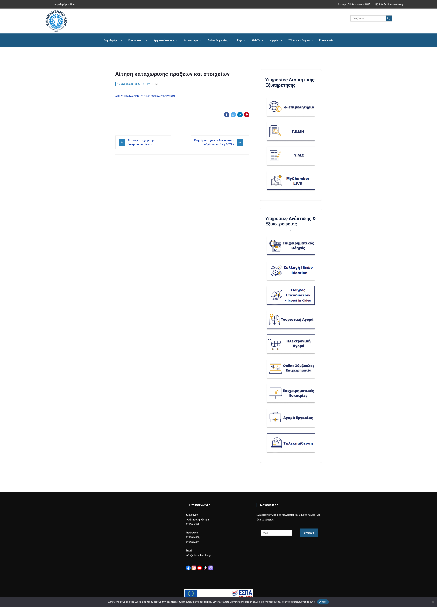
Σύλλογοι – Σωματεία (300, 40)
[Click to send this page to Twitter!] (233, 114)
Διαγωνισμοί (191, 40)
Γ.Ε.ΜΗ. (156, 84)
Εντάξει (323, 601)
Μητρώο (274, 40)
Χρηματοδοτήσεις (164, 40)
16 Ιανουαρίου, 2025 (128, 84)
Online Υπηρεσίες (218, 40)
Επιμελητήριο (111, 40)
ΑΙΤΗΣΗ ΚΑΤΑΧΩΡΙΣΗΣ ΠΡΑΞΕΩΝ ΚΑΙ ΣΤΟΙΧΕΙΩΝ (145, 96)
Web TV (256, 40)
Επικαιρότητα (136, 40)
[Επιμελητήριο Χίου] (56, 21)
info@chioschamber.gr (391, 4)
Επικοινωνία (326, 40)
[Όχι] (432, 602)
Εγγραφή (309, 532)
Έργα (240, 40)
